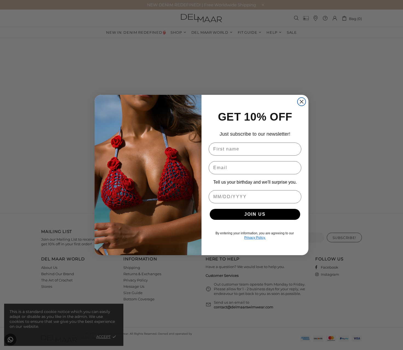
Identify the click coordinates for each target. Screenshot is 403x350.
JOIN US (255, 214)
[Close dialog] (301, 102)
